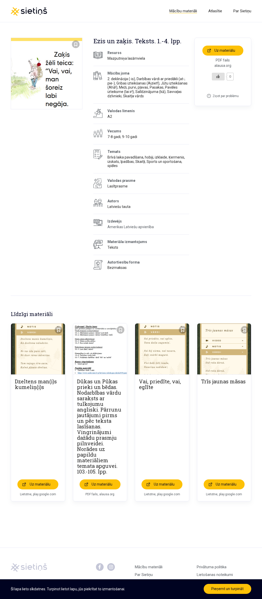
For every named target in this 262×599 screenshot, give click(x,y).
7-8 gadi (114, 137)
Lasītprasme (117, 186)
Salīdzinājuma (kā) (150, 92)
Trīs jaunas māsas (223, 381)
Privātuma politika (211, 567)
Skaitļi (140, 162)
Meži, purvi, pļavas (133, 87)
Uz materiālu (224, 50)
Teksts (112, 247)
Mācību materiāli (183, 11)
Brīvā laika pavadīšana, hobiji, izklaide (137, 157)
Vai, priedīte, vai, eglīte (160, 384)
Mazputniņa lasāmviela (126, 58)
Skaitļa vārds (133, 96)
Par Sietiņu (242, 11)
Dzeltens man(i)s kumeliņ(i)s (36, 384)
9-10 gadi (129, 137)
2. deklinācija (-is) (121, 79)
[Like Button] (218, 76)
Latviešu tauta (118, 207)
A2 (109, 116)
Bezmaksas (117, 268)
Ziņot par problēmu (226, 96)
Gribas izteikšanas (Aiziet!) (137, 83)
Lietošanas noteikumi (215, 574)
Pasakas (156, 87)
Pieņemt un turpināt (227, 589)
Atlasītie (215, 11)
